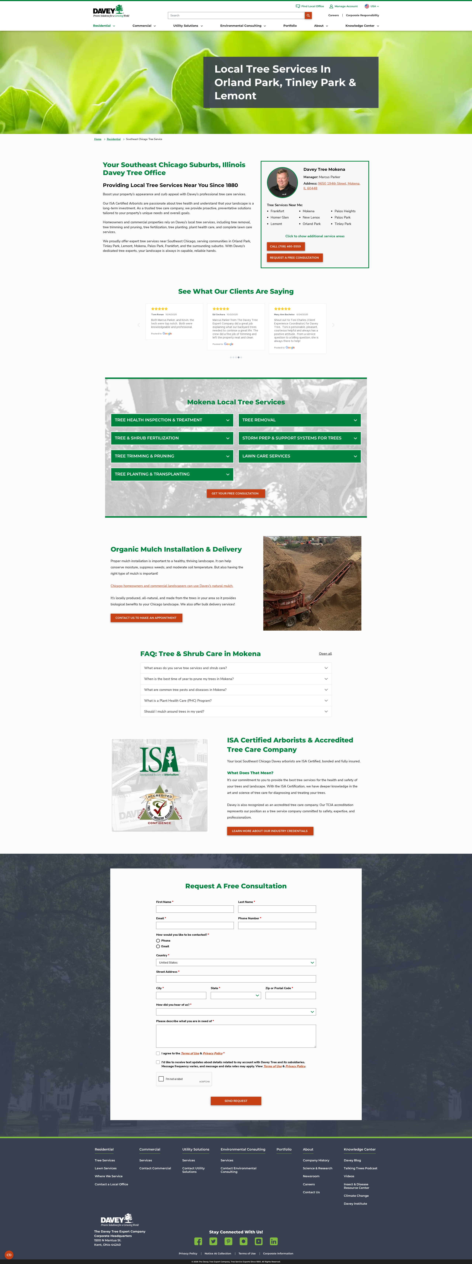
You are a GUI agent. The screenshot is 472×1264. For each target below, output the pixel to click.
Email (161, 918)
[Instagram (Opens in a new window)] (243, 1242)
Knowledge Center (360, 1149)
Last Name (246, 902)
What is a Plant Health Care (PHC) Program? (177, 700)
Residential (114, 139)
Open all (325, 653)
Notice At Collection (218, 1253)
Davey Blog (352, 1160)
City (160, 988)
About (308, 1149)
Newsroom (311, 1176)
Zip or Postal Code (279, 988)
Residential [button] (102, 25)
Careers (333, 15)
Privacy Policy (213, 1053)
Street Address (167, 972)
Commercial (149, 1149)
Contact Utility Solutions (193, 1170)
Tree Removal (259, 419)
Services (145, 1160)
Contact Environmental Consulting (238, 1170)
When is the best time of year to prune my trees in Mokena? (189, 679)
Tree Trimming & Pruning (144, 456)
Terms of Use (190, 1053)
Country (162, 955)
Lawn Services (106, 1168)
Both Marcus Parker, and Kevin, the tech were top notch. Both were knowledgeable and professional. (173, 323)
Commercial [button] (142, 25)
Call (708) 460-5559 (285, 246)
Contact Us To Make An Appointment (145, 618)
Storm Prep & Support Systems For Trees (291, 438)
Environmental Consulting (243, 1149)
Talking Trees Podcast (360, 1168)
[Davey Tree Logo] (119, 1220)
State (215, 988)
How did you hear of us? (173, 1005)
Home (97, 139)
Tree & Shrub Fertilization (147, 438)
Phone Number (249, 918)
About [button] (319, 25)
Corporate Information (278, 1253)
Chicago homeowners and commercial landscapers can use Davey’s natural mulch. (172, 586)
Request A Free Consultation (294, 258)
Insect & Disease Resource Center (356, 1186)
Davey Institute (355, 1203)
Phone (165, 941)
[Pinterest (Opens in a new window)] (228, 1242)
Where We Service (109, 1176)
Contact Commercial (155, 1168)
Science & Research (317, 1168)
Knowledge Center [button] (360, 25)
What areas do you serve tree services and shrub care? (185, 668)
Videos (349, 1176)
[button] (139, 325)
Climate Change (356, 1195)
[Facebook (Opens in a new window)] (198, 1242)
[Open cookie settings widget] (9, 1255)
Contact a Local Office (111, 1184)
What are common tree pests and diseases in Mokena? (185, 690)
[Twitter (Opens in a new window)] (213, 1242)
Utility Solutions (195, 1149)
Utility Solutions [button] (186, 25)
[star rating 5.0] (174, 308)
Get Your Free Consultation (235, 494)
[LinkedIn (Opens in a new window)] (274, 1242)
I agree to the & (193, 1053)
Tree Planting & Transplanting (152, 474)
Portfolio (290, 25)
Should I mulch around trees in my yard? (174, 711)
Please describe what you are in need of (185, 1021)
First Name (164, 902)
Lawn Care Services (266, 456)
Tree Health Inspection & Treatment (158, 419)
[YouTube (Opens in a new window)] (259, 1242)
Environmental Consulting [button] (241, 25)
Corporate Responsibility (362, 15)
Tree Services (105, 1160)
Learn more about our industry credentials (270, 831)
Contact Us (311, 1192)
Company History (316, 1160)
